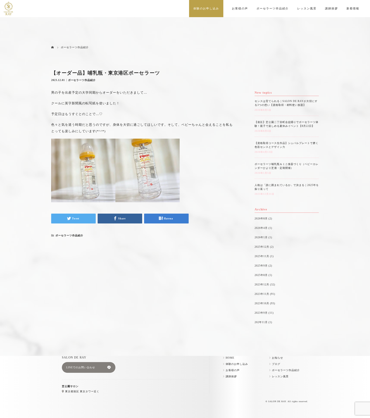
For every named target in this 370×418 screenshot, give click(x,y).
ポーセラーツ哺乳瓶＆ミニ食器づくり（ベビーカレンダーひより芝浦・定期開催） (286, 166)
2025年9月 (261, 265)
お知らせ (277, 357)
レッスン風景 (306, 8)
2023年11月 (262, 293)
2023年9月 (261, 312)
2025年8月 (261, 275)
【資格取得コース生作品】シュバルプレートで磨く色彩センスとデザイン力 (286, 145)
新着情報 (352, 8)
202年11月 (261, 322)
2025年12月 (262, 246)
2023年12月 (262, 284)
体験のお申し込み (206, 8)
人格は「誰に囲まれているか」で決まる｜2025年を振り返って (287, 187)
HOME (230, 357)
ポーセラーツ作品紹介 (273, 8)
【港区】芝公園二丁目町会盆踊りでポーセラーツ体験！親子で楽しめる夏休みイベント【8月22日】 (286, 124)
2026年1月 (261, 237)
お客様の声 (240, 8)
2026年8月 (261, 218)
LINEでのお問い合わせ (80, 367)
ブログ (276, 364)
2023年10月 (262, 303)
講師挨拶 (331, 8)
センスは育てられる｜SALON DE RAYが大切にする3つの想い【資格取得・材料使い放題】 (286, 103)
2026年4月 (261, 227)
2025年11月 (262, 256)
